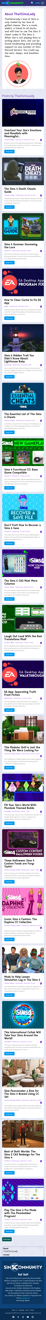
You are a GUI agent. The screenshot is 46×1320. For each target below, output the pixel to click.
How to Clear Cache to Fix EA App (22, 301)
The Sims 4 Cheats (9, 195)
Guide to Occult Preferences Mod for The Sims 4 (22, 1270)
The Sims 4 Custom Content (12, 753)
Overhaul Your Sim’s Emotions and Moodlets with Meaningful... (22, 133)
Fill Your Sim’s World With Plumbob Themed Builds (20, 806)
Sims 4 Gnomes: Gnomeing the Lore (20, 246)
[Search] (32, 3)
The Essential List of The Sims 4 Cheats (22, 415)
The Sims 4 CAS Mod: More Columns (20, 582)
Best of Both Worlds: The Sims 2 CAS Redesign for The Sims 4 (22, 1154)
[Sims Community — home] (12, 3)
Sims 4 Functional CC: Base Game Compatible (21, 471)
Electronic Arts (8, 698)
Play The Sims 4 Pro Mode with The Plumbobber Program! (20, 1213)
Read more (9, 151)
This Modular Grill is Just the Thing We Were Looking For (22, 749)
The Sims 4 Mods (9, 139)
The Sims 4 (7, 250)
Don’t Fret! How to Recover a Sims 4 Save (22, 526)
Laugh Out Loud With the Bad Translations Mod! (23, 637)
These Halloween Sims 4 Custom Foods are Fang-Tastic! (19, 863)
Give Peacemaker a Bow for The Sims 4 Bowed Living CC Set (21, 1093)
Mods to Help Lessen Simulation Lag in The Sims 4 (22, 978)
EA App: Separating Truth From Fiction (20, 693)
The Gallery (7, 811)
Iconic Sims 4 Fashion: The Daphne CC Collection (20, 920)
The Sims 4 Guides (9, 1275)
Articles (6, 306)
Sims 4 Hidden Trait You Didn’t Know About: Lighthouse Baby (19, 358)
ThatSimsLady (19, 139)
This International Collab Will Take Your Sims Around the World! (22, 1035)
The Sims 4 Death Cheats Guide (20, 190)
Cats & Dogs (7, 364)
